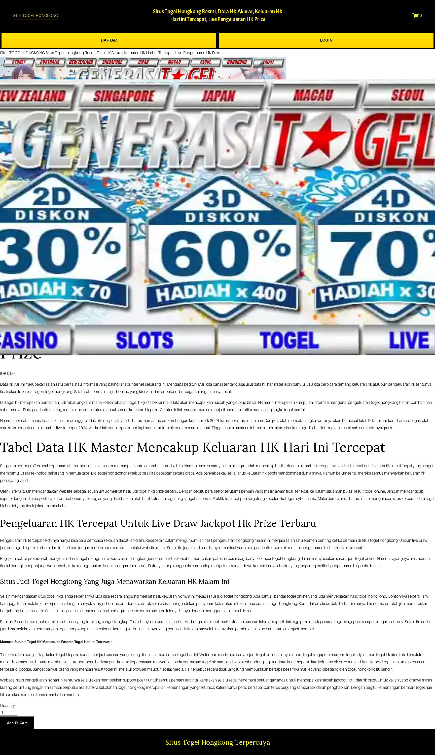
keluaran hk (294, 466)
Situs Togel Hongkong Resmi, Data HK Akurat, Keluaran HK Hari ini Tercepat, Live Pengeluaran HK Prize (133, 53)
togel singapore (316, 655)
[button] (17, 722)
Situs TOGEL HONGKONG (35, 15)
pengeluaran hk (343, 566)
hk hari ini (17, 384)
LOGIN (326, 40)
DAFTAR (109, 40)
